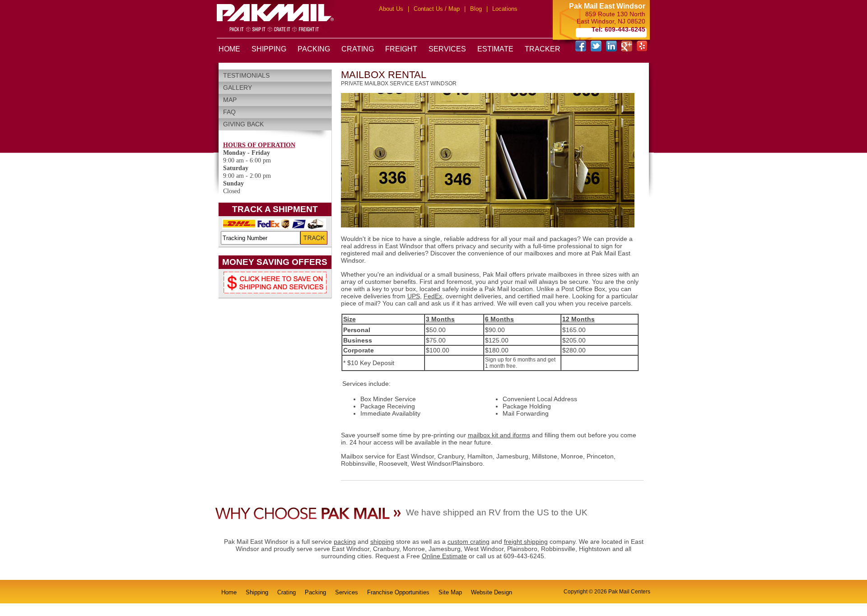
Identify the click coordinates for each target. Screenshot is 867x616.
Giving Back (243, 124)
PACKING (314, 49)
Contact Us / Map (437, 8)
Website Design (491, 592)
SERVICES (447, 49)
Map (230, 99)
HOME (229, 49)
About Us (391, 8)
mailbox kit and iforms (499, 435)
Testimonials (246, 75)
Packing (315, 592)
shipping (382, 541)
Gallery (237, 87)
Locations (504, 8)
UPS (413, 296)
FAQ (229, 112)
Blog (476, 8)
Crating (286, 592)
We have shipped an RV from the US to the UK (496, 512)
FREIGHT (401, 49)
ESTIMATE (495, 49)
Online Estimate (444, 556)
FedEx (433, 296)
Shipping (257, 592)
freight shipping (526, 541)
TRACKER (542, 49)
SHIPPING (269, 49)
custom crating (468, 541)
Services (346, 592)
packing (345, 541)
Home (229, 592)
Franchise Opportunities (398, 592)
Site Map (450, 592)
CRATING (357, 49)
